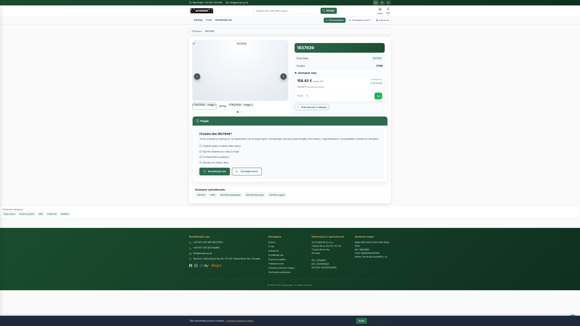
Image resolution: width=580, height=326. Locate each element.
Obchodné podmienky (279, 272)
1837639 (201, 195)
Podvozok (51, 214)
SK (376, 3)
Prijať (361, 321)
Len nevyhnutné (379, 321)
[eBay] (204, 265)
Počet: (300, 96)
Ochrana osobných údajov (240, 320)
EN (382, 3)
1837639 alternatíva (254, 195)
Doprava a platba (277, 259)
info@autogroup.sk (239, 2)
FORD (212, 195)
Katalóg (198, 20)
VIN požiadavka (336, 20)
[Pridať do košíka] (378, 96)
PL (388, 3)
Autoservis (384, 20)
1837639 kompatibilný (230, 195)
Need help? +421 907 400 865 (207, 2)
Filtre (41, 214)
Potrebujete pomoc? (361, 20)
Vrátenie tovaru (276, 263)
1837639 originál (277, 195)
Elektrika (65, 214)
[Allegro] (216, 265)
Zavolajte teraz (249, 171)
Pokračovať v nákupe (314, 107)
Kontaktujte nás (223, 20)
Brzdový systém (27, 214)
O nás (209, 20)
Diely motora (9, 214)
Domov (198, 31)
